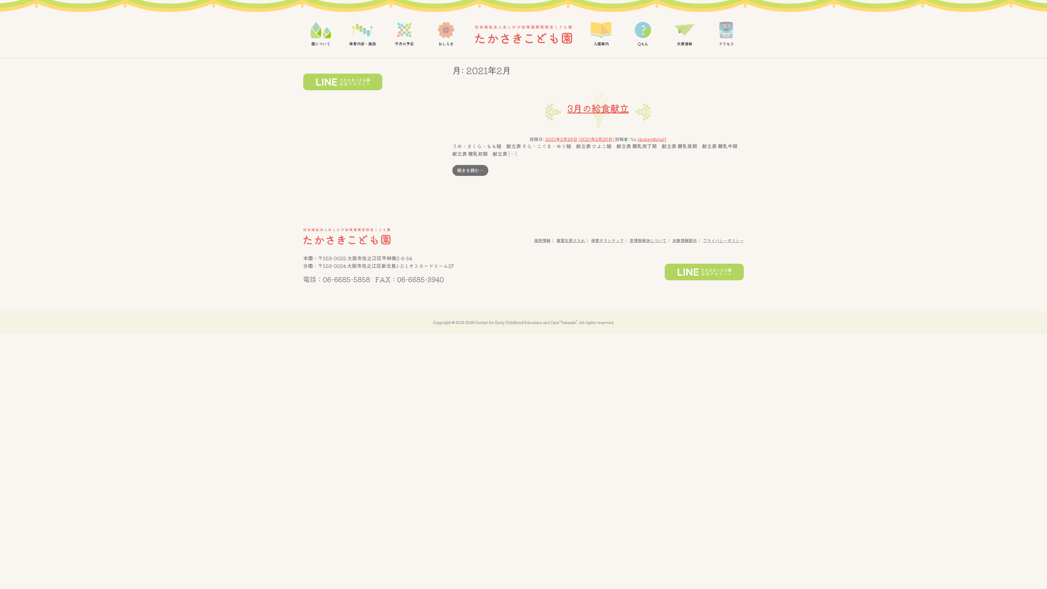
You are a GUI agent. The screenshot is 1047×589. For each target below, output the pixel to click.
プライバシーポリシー (723, 241)
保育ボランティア (607, 241)
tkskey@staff (651, 139)
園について (320, 44)
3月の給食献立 (598, 108)
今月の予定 (404, 44)
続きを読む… (472, 170)
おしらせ (446, 44)
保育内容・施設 (362, 44)
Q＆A (643, 44)
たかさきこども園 (346, 237)
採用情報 (542, 241)
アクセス (726, 44)
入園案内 (601, 44)
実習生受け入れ (570, 241)
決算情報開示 (684, 241)
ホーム (523, 34)
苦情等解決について (648, 241)
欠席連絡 (684, 44)
